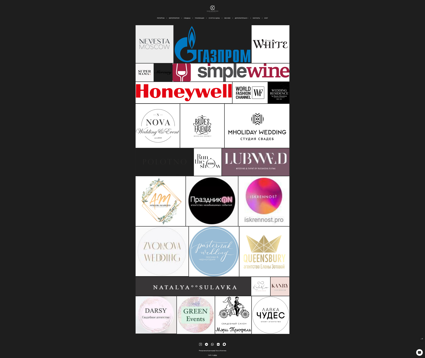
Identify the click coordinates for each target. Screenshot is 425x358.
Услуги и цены (214, 18)
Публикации (199, 18)
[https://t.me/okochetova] (206, 344)
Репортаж (160, 18)
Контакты (256, 18)
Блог (266, 18)
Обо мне (227, 18)
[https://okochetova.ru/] (200, 344)
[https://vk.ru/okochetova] (218, 344)
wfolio (215, 355)
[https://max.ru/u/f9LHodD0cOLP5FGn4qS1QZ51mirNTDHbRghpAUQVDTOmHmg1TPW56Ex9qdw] (224, 344)
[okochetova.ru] (212, 9)
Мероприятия (174, 18)
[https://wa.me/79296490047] (212, 344)
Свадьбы (187, 18)
